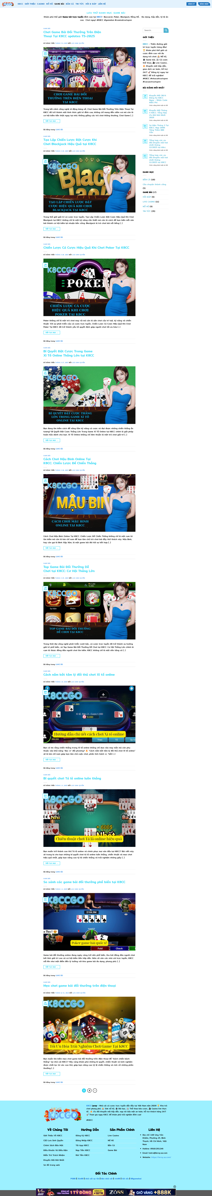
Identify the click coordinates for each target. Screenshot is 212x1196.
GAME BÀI (59, 3)
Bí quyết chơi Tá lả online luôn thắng (72, 778)
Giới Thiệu (30, 3)
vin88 (117, 1178)
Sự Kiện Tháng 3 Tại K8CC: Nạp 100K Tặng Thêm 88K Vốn (159, 129)
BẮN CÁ (70, 3)
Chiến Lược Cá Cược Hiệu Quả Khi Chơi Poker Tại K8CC (86, 247)
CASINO (41, 3)
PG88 (73, 1178)
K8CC (20, 3)
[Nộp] (166, 30)
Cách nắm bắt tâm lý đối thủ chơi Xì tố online (79, 674)
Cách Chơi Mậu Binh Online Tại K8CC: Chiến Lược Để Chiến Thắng (69, 461)
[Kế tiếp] (95, 1090)
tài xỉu (125, 1178)
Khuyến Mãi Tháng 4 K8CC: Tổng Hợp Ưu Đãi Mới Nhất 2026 (158, 114)
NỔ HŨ (49, 3)
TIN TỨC (80, 3)
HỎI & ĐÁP (91, 3)
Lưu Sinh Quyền (77, 43)
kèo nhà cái (107, 1178)
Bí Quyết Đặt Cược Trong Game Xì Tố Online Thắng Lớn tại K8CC (68, 353)
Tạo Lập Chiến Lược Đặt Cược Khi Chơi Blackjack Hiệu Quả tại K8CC (70, 141)
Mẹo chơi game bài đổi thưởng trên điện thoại (79, 985)
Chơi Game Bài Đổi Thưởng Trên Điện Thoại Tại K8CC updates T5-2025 (72, 34)
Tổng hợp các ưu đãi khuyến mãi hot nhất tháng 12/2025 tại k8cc (158, 144)
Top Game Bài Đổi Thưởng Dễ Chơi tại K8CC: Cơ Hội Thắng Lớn (69, 568)
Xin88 (80, 1178)
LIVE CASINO (149, 201)
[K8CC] (8, 4)
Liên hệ (102, 3)
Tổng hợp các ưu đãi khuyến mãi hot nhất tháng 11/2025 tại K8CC (158, 158)
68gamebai (136, 1178)
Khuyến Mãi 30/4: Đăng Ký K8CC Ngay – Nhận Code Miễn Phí (158, 99)
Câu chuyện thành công (154, 184)
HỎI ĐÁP (147, 196)
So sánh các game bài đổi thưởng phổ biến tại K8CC (84, 882)
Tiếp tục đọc (51, 121)
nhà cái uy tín (92, 1178)
